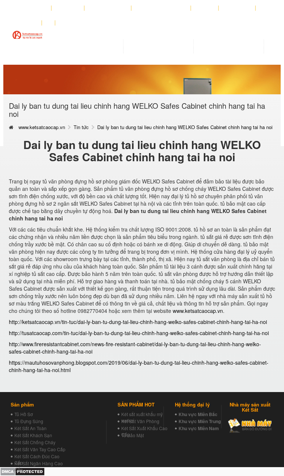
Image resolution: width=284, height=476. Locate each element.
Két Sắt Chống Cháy (34, 442)
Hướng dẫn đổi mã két (161, 7)
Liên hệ (28, 22)
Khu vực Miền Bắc (198, 414)
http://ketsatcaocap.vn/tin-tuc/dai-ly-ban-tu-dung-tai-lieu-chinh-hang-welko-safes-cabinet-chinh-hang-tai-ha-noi (138, 321)
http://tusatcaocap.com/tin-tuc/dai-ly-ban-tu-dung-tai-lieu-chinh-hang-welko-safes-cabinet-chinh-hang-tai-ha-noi (139, 333)
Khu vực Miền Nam (199, 428)
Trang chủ (34, 7)
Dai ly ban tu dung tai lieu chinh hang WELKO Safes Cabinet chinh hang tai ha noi (185, 127)
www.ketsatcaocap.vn (41, 127)
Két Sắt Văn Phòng (140, 421)
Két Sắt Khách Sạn (33, 435)
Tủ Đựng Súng (28, 421)
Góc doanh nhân (108, 7)
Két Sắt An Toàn (30, 428)
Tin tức (81, 127)
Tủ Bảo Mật (132, 435)
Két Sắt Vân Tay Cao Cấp (39, 449)
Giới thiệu (68, 7)
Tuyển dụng (237, 7)
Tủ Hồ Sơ (23, 414)
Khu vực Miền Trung (200, 421)
